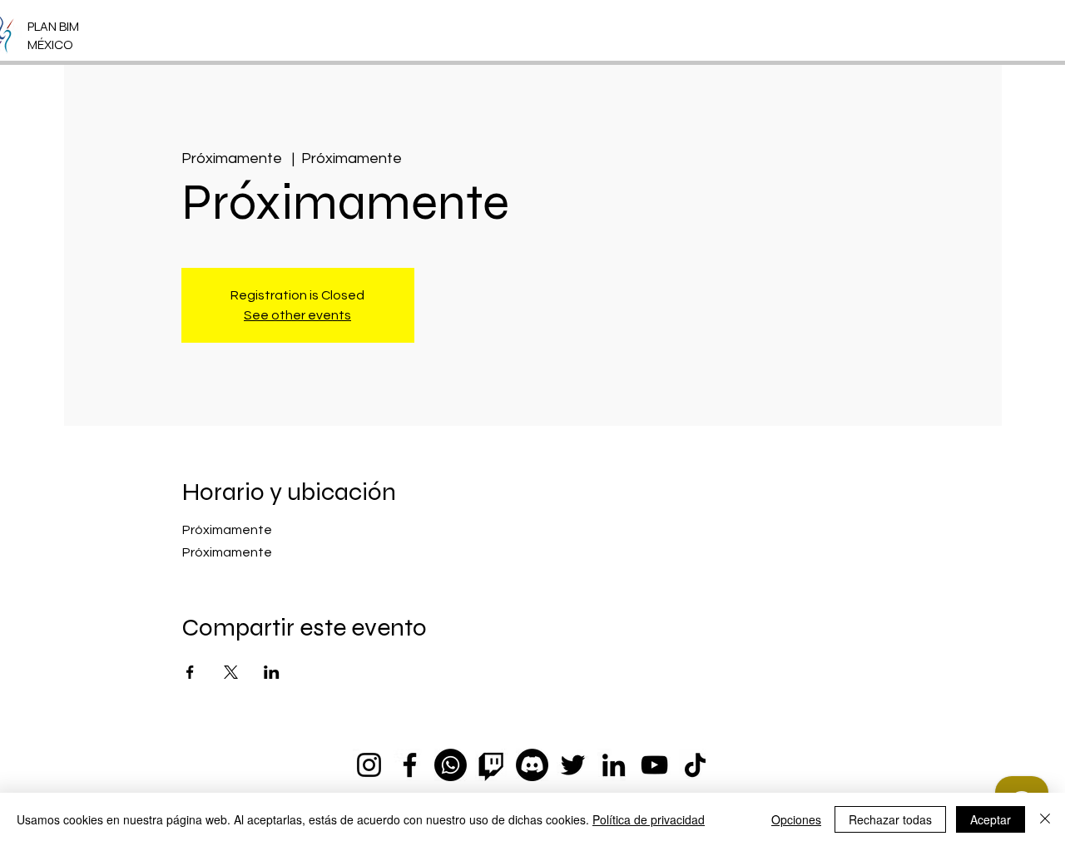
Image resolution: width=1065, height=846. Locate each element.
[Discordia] (532, 765)
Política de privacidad (648, 819)
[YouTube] (654, 765)
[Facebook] (410, 765)
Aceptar (990, 819)
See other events (297, 315)
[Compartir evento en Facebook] (190, 672)
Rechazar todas (890, 819)
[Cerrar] (1045, 819)
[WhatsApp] (450, 765)
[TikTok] (695, 765)
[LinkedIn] (613, 765)
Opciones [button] (796, 819)
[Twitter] (573, 765)
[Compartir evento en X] (231, 672)
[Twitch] (491, 765)
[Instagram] (369, 765)
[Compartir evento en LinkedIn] (272, 672)
